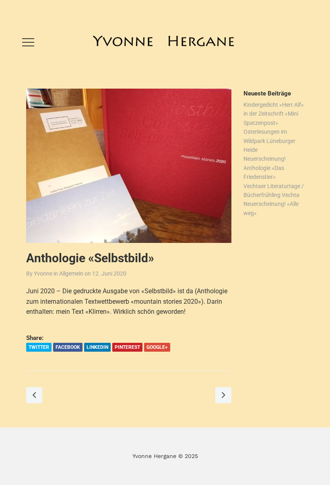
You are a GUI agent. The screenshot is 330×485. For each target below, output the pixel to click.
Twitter (39, 347)
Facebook (68, 347)
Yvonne (43, 273)
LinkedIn (97, 347)
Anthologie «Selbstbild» (90, 258)
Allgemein (71, 273)
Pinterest (127, 347)
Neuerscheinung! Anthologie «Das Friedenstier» (264, 167)
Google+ (157, 347)
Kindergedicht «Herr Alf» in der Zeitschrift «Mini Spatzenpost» (273, 114)
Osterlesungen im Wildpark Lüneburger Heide (269, 141)
